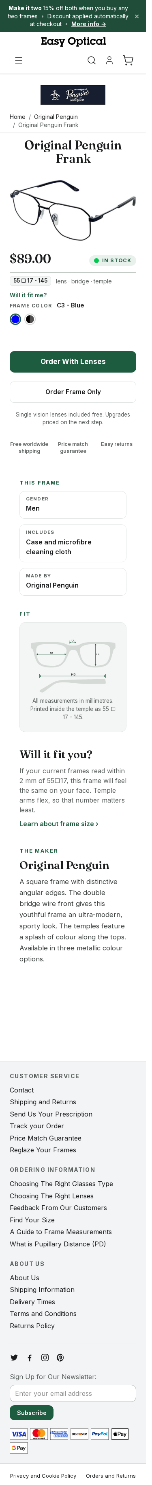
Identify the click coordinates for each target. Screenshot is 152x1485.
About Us (24, 1278)
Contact (22, 1090)
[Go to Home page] (73, 42)
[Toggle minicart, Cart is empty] (128, 60)
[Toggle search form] (91, 60)
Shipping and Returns (43, 1102)
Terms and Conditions (43, 1314)
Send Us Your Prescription (51, 1114)
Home (18, 116)
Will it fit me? (28, 295)
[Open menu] (19, 60)
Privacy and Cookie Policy (43, 1475)
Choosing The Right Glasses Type (61, 1184)
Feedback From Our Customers (58, 1208)
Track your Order (37, 1126)
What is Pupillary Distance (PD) (58, 1244)
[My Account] (109, 60)
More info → (88, 23)
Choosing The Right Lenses (52, 1196)
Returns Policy (32, 1326)
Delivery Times (32, 1302)
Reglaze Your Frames (43, 1150)
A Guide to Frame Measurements (61, 1232)
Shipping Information (42, 1289)
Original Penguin (56, 116)
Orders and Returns (111, 1475)
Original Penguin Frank (48, 124)
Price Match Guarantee (45, 1138)
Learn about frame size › (58, 824)
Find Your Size (32, 1220)
